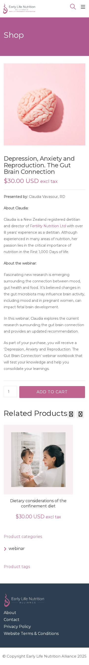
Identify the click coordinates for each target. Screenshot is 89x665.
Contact (12, 619)
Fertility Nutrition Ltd (48, 226)
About (10, 612)
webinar (17, 548)
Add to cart (52, 392)
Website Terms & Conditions (31, 633)
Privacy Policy (17, 626)
